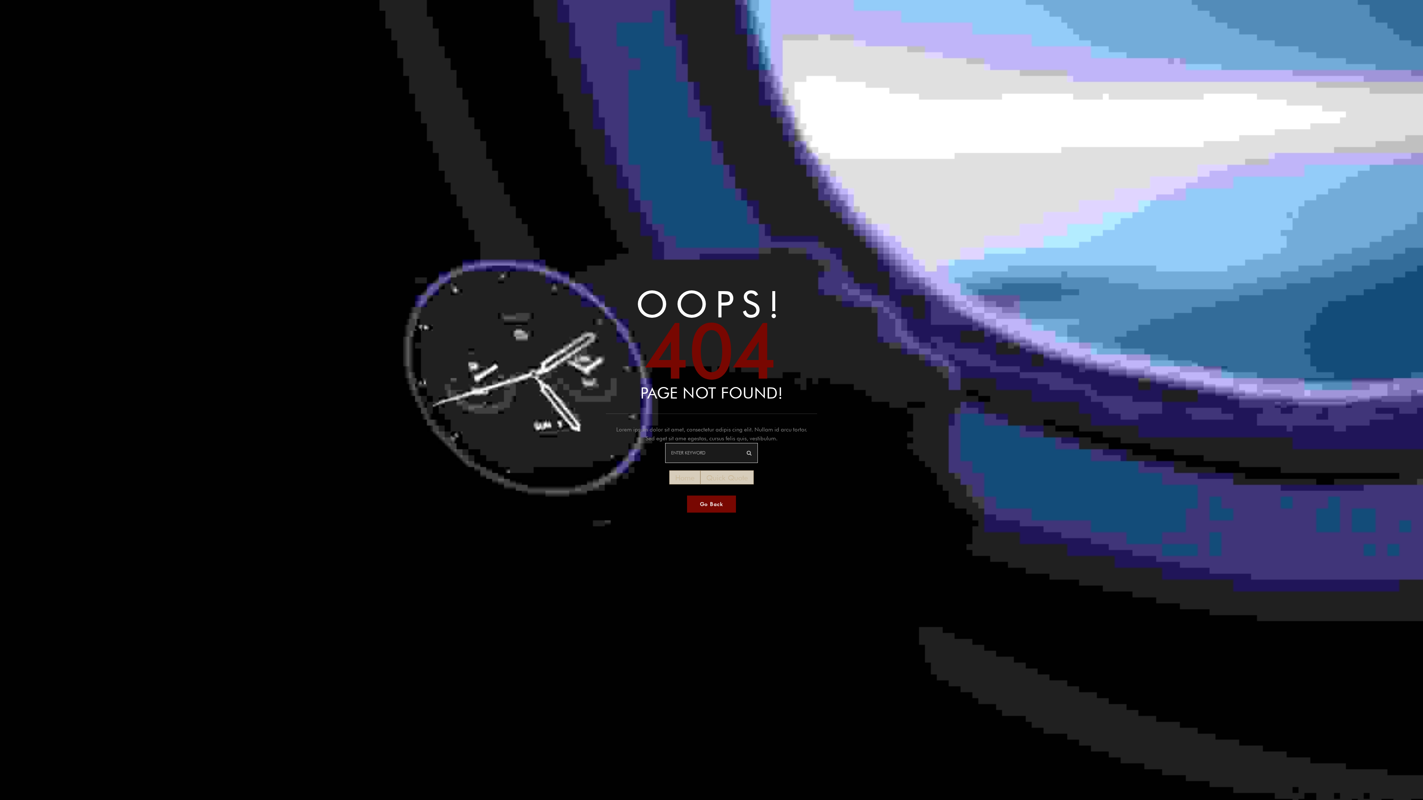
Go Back (711, 504)
